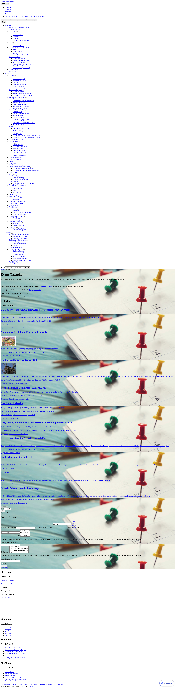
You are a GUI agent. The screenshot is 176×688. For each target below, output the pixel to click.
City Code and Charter (16, 203)
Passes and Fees (18, 35)
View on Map (5, 598)
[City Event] (19, 552)
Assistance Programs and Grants (19, 167)
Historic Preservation (19, 156)
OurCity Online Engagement (22, 212)
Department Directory (20, 231)
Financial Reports (18, 225)
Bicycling (16, 38)
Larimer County (10, 672)
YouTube (8, 633)
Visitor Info (12, 71)
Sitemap (60, 684)
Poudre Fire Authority (20, 121)
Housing (11, 143)
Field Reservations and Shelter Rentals (25, 55)
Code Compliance (15, 159)
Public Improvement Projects (22, 220)
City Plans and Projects (16, 216)
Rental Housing (18, 145)
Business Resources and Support (19, 234)
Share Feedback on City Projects (15, 650)
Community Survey (19, 214)
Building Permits (18, 251)
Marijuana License (19, 256)
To (72, 527)
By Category (5, 552)
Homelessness (17, 154)
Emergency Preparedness (21, 119)
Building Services (18, 242)
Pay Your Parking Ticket (21, 128)
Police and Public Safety (17, 110)
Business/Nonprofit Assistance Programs (26, 170)
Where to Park (17, 130)
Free (4, 563)
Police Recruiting (18, 117)
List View (4, 283)
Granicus (31, 686)
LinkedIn (8, 635)
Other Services (13, 172)
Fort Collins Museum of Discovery (24, 64)
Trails (15, 53)
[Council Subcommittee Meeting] (19, 548)
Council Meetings (18, 178)
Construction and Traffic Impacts (23, 101)
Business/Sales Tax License (22, 253)
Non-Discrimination (31, 684)
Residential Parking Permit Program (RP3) (26, 135)
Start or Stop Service (19, 80)
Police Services (18, 115)
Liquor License (18, 255)
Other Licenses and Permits (22, 260)
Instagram (8, 630)
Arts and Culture (14, 57)
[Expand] (17, 31)
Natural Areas (17, 51)
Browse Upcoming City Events (15, 653)
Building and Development (17, 240)
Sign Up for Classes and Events (19, 27)
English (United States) (24, 16)
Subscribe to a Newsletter (13, 648)
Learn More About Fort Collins (15, 657)
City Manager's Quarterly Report (23, 183)
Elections (12, 194)
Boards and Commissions (17, 201)
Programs (16, 36)
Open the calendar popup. (74, 524)
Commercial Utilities (19, 86)
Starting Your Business (20, 236)
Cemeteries (12, 163)
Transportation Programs (21, 106)
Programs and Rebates (20, 84)
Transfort (16, 99)
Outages (15, 82)
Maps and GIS (17, 192)
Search (3, 267)
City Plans (16, 218)
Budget (15, 223)
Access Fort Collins (19, 229)
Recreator (16, 33)
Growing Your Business (20, 238)
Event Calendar (14, 69)
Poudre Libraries (10, 675)
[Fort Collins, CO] (25, 530)
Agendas (16, 190)
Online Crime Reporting (21, 113)
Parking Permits (18, 132)
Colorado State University (13, 677)
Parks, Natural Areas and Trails (19, 47)
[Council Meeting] (19, 547)
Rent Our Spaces (14, 29)
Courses (15, 44)
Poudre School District (12, 681)
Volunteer (16, 211)
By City (17, 536)
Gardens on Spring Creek (21, 60)
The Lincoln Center (19, 62)
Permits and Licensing (16, 165)
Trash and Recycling (15, 90)
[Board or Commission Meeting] (19, 550)
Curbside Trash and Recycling (22, 95)
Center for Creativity (19, 58)
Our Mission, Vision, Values (14, 659)
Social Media (52, 684)
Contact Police (17, 112)
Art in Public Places (19, 66)
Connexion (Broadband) (17, 88)
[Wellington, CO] (25, 534)
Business (8, 233)
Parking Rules (17, 134)
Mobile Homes (18, 148)
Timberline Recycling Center (22, 93)
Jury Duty (16, 200)
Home (3, 269)
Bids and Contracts (15, 264)
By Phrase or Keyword (8, 527)
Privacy (21, 684)
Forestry (11, 161)
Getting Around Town (20, 104)
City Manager (13, 181)
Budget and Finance (15, 222)
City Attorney (13, 205)
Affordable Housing (19, 150)
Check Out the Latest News (14, 651)
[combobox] (19, 20)
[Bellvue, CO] (25, 535)
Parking (11, 126)
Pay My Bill (17, 77)
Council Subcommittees (20, 179)
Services (7, 73)
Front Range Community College (15, 679)
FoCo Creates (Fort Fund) (21, 68)
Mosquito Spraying (19, 124)
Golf (10, 42)
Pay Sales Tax (13, 262)
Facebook (8, 628)
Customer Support (19, 79)
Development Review (16, 141)
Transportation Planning (20, 108)
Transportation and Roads (17, 97)
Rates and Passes (18, 46)
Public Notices (17, 189)
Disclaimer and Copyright (9, 684)
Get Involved (13, 209)
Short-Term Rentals (19, 152)
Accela (15, 245)
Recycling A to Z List (20, 91)
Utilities (11, 75)
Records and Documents (17, 185)
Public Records (18, 187)
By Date (43, 527)
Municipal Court (14, 196)
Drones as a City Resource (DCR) (24, 123)
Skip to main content (7, 2)
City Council (13, 176)
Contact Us (12, 227)
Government (9, 174)
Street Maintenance (19, 102)
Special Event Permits (20, 258)
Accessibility (42, 684)
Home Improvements (16, 139)
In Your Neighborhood (20, 146)
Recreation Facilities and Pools (19, 40)
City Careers (13, 207)
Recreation (12, 31)
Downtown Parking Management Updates (26, 137)
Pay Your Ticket (18, 198)
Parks (15, 49)
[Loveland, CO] (25, 532)
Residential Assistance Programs (23, 168)
